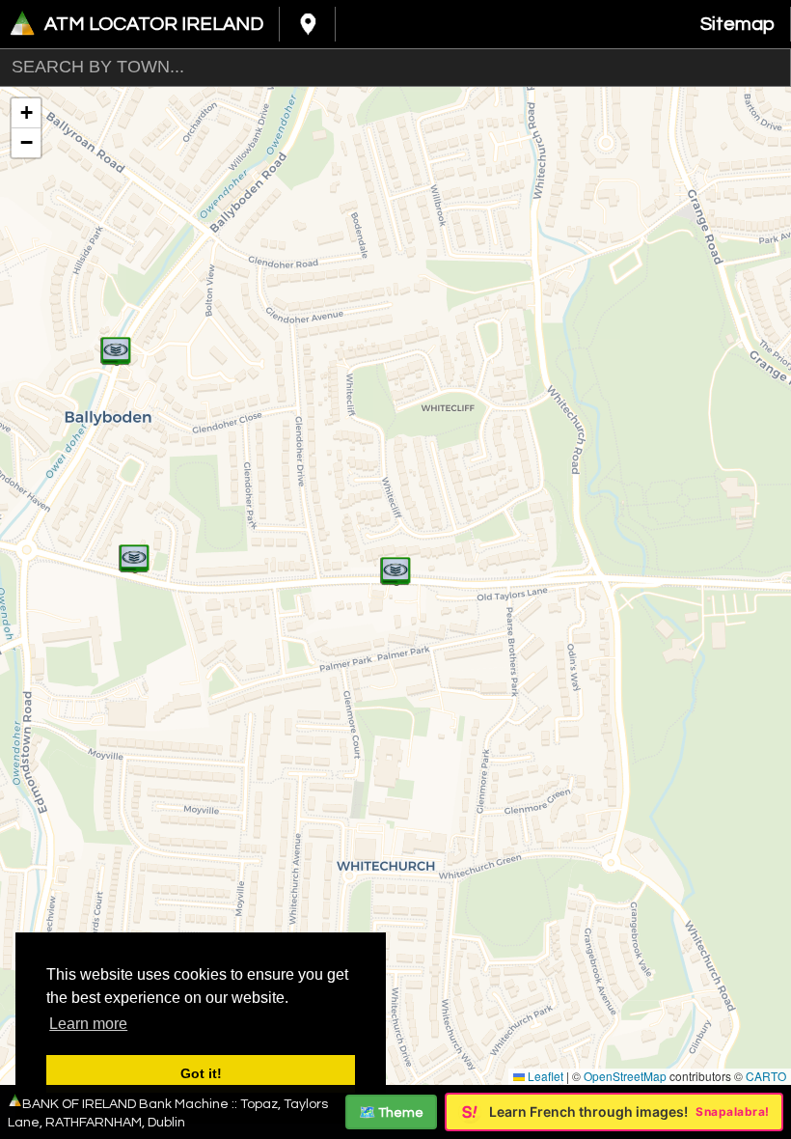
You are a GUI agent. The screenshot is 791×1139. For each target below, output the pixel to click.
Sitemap (737, 24)
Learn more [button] (88, 1023)
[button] (116, 341)
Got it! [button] (201, 1073)
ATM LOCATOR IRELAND (153, 24)
